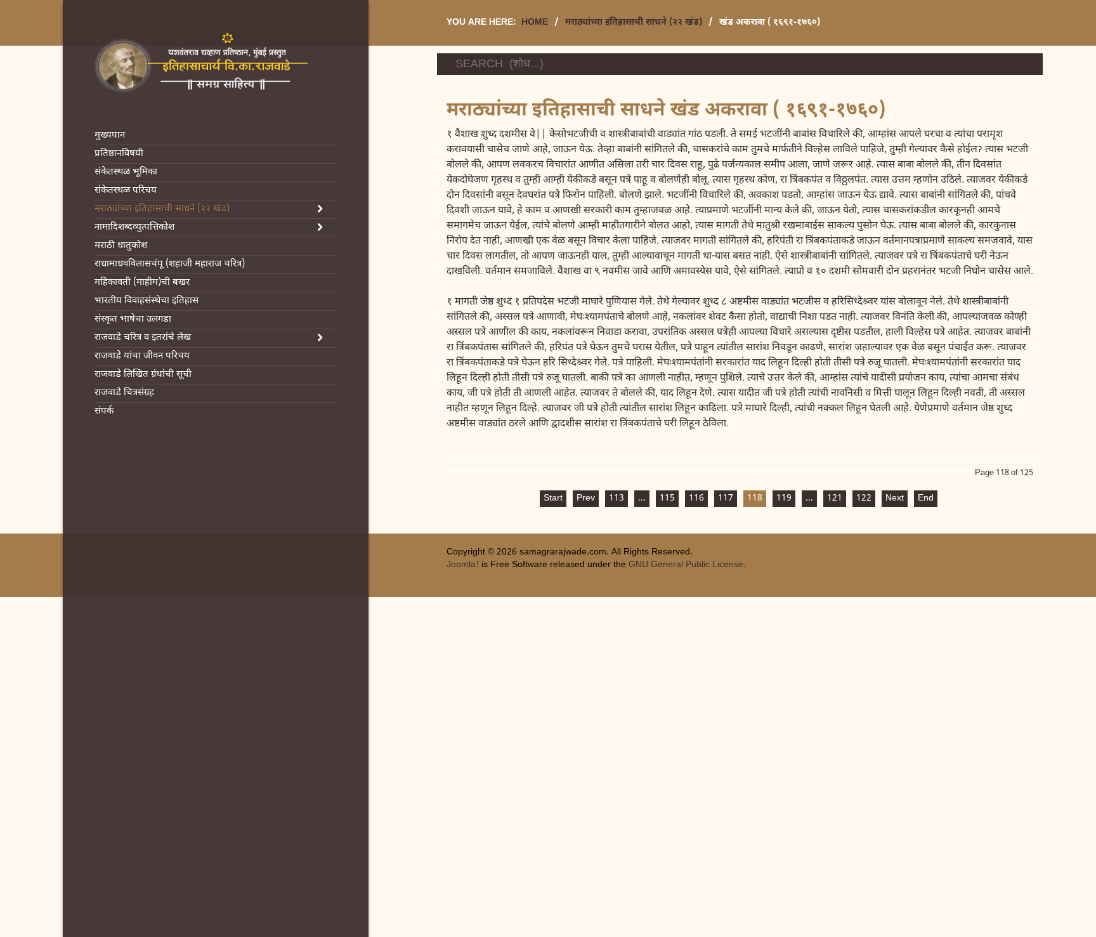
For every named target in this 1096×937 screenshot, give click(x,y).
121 (834, 498)
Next (894, 498)
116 (696, 498)
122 (863, 498)
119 (784, 498)
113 (616, 498)
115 (667, 498)
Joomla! (463, 565)
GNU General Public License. (687, 565)
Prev (586, 498)
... (642, 498)
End (926, 498)
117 (725, 498)
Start (553, 498)
